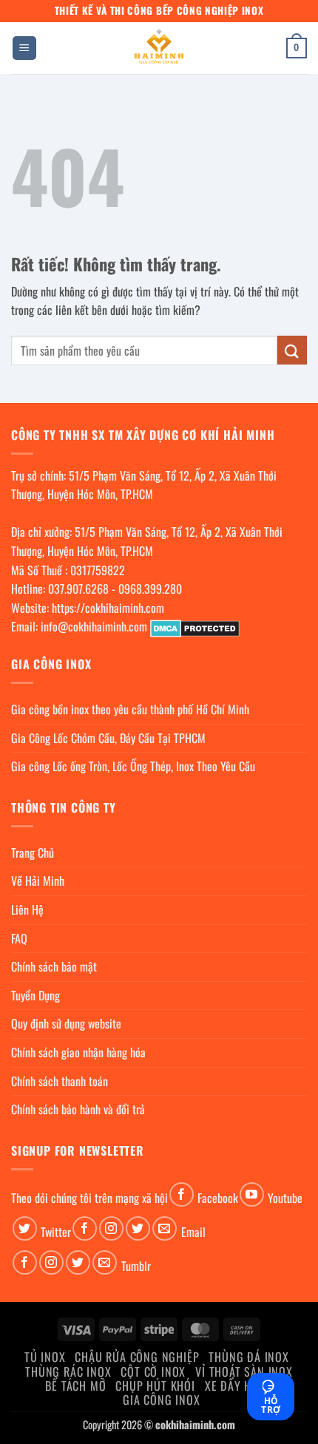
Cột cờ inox (153, 1371)
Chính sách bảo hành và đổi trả (78, 1109)
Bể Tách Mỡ (75, 1385)
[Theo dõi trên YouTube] (252, 1194)
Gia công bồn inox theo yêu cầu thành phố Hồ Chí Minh (130, 709)
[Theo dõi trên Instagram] (111, 1228)
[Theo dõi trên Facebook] (181, 1194)
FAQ (19, 938)
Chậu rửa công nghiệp (137, 1357)
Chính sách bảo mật (54, 966)
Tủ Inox (45, 1357)
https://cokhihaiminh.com (108, 608)
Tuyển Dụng (35, 995)
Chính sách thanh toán (59, 1081)
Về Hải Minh (37, 880)
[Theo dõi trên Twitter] (25, 1228)
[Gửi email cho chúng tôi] (164, 1228)
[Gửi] (292, 350)
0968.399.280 (150, 588)
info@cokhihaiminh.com (94, 626)
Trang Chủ (32, 852)
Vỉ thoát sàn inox (244, 1371)
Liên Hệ (27, 909)
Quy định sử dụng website (66, 1023)
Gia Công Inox (161, 1400)
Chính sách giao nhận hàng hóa (78, 1052)
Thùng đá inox (248, 1357)
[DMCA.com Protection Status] (195, 626)
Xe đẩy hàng (239, 1385)
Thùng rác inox (68, 1371)
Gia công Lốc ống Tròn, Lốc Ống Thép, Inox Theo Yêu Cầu (133, 766)
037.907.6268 (78, 588)
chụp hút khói (154, 1385)
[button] (24, 48)
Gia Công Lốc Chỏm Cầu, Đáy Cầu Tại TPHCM (108, 738)
